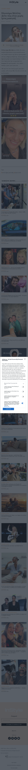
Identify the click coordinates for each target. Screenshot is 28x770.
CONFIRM (8, 408)
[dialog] (14, 385)
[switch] (23, 387)
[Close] (25, 359)
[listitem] (14, 384)
